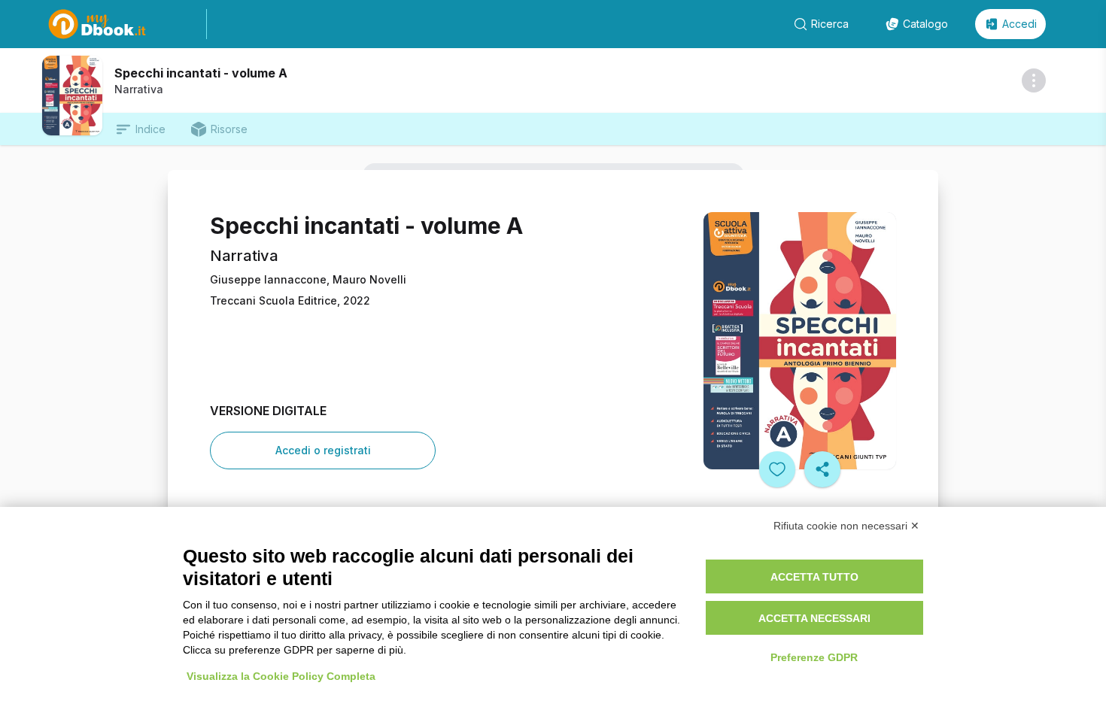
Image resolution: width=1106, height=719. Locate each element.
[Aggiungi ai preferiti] (777, 469)
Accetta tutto (814, 577)
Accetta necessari (814, 618)
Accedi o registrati (323, 450)
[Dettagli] (1034, 80)
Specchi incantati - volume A (200, 72)
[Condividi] (822, 469)
